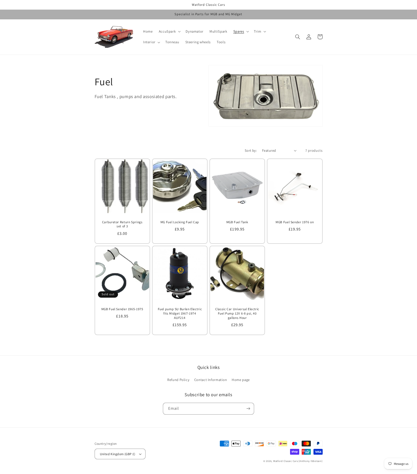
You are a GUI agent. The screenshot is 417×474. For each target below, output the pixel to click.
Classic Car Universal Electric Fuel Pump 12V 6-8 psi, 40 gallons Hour (237, 313)
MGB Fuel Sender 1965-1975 (122, 309)
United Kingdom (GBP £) (117, 454)
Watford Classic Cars (286, 461)
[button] (169, 31)
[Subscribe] (248, 409)
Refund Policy (178, 379)
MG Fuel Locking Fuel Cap (179, 222)
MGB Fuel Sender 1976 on (295, 222)
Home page (241, 379)
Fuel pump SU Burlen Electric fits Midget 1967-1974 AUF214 (180, 313)
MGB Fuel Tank (237, 222)
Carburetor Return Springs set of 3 (122, 224)
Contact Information (210, 379)
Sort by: (251, 150)
